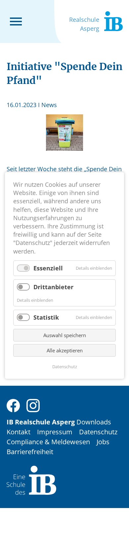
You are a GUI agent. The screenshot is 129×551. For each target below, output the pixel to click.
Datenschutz (98, 431)
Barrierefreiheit (30, 451)
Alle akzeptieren (65, 350)
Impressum (54, 431)
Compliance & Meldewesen (48, 441)
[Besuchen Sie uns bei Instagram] (33, 404)
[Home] (31, 479)
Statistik (46, 318)
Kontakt (18, 431)
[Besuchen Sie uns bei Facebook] (13, 404)
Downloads (93, 421)
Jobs (103, 441)
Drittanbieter (53, 287)
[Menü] (16, 21)
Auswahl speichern (64, 335)
